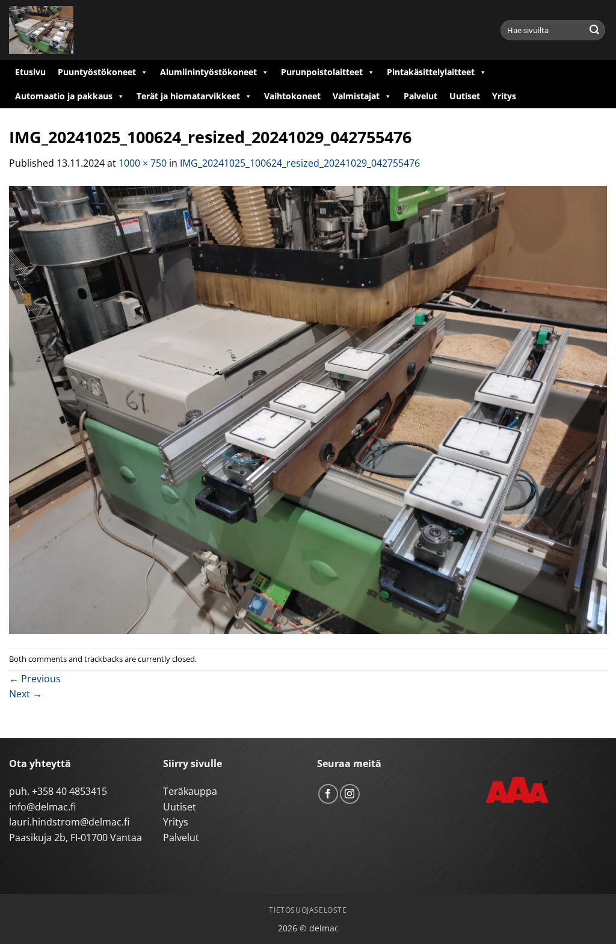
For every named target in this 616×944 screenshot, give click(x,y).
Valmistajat (356, 96)
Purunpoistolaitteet (322, 72)
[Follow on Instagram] (350, 794)
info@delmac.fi (42, 806)
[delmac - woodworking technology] (63, 30)
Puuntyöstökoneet (97, 72)
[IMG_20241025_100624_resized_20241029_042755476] (308, 409)
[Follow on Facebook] (328, 794)
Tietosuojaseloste (307, 910)
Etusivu (30, 72)
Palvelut (420, 96)
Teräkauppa (190, 791)
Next (25, 693)
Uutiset (464, 96)
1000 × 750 (143, 163)
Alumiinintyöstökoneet (208, 72)
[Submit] (594, 30)
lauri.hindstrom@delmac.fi (69, 821)
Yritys (504, 96)
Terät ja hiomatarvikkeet (188, 96)
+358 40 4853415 (69, 791)
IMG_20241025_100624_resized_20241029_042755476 (300, 163)
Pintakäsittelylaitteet (431, 72)
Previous (35, 678)
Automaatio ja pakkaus (63, 96)
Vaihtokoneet (292, 96)
